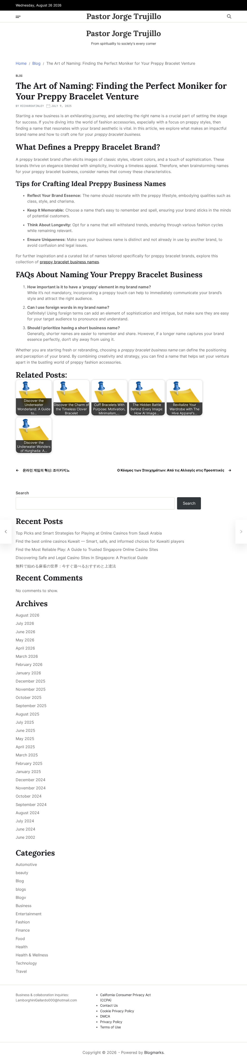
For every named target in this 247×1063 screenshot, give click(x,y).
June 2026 (25, 631)
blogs (21, 889)
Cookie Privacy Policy (117, 1011)
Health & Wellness (32, 955)
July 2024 (25, 820)
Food (20, 938)
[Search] (229, 16)
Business (23, 905)
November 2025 (31, 689)
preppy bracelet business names (69, 261)
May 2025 (25, 738)
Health (21, 946)
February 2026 (29, 664)
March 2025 (27, 755)
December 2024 (30, 779)
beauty (22, 872)
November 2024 (31, 788)
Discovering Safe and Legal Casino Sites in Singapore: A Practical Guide (82, 557)
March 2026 (27, 656)
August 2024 (27, 812)
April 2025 (25, 746)
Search (22, 492)
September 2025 (31, 705)
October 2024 (28, 796)
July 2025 (25, 722)
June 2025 (25, 730)
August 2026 (27, 615)
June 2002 (25, 837)
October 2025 (28, 697)
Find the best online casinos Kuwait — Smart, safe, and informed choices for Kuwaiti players (100, 541)
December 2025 (30, 681)
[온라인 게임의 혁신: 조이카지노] (6, 532)
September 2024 (31, 804)
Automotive (26, 864)
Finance (23, 930)
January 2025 (28, 771)
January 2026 (28, 672)
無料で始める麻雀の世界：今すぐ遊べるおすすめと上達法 (66, 566)
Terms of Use (110, 1027)
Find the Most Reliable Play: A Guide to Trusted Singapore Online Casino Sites (87, 549)
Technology (26, 963)
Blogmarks (154, 1052)
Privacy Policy (111, 1022)
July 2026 (25, 623)
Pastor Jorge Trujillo (123, 16)
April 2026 (25, 648)
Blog (19, 76)
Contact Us (109, 1005)
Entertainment (28, 913)
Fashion (23, 922)
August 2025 (27, 714)
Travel (21, 971)
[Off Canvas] (18, 17)
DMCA (105, 1016)
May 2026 (25, 640)
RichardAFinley (32, 106)
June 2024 (25, 829)
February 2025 (29, 763)
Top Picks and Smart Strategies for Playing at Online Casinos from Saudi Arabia (89, 533)
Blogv (21, 897)
